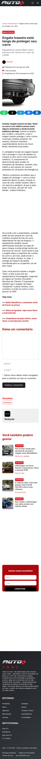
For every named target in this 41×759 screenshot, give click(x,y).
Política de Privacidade (27, 753)
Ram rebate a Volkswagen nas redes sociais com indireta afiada (26, 504)
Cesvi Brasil (7, 403)
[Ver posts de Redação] (4, 62)
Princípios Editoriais (9, 753)
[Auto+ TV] (12, 3)
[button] (32, 3)
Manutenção (12, 23)
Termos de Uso (7, 755)
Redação (9, 62)
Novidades (19, 446)
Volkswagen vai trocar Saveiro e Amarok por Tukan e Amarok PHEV (27, 468)
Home (4, 23)
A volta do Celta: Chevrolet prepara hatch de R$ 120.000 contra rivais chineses (26, 486)
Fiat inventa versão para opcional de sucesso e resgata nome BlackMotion (26, 451)
